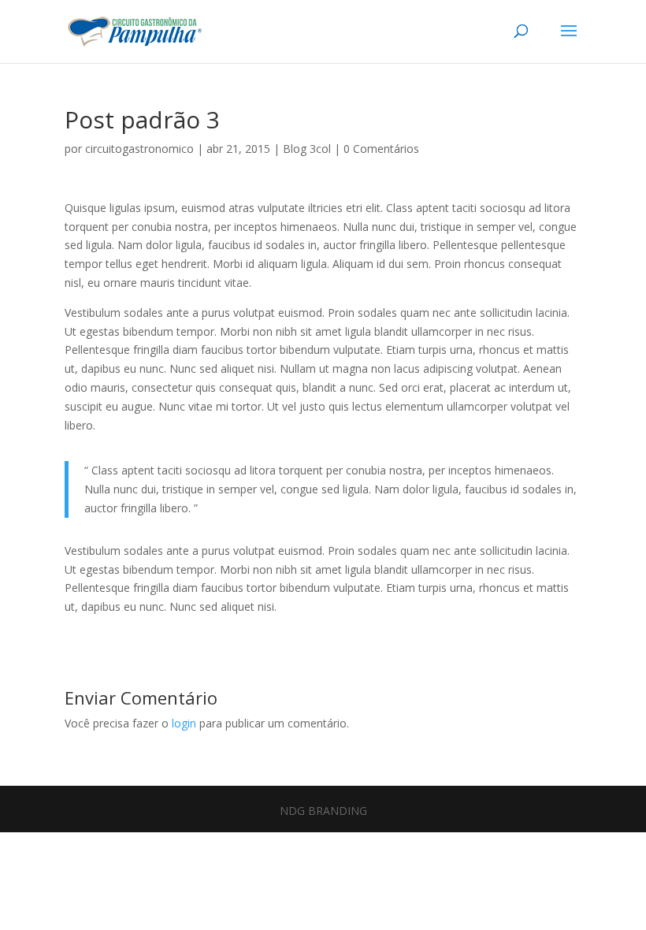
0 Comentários (381, 148)
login (184, 723)
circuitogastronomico (139, 148)
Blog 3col (307, 148)
